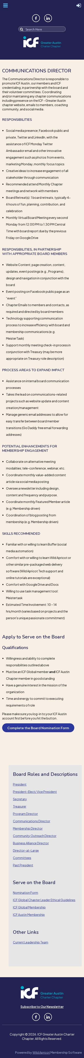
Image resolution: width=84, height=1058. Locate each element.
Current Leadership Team (30, 942)
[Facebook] (36, 18)
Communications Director (31, 821)
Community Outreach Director (34, 836)
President (19, 784)
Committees (22, 858)
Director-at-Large (26, 850)
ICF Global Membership (29, 907)
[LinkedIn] (48, 18)
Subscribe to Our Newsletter (42, 1007)
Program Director (25, 814)
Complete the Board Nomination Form (38, 728)
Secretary (20, 799)
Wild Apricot (41, 1052)
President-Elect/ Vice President (35, 792)
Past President (23, 865)
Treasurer (19, 806)
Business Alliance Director (31, 843)
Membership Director (28, 828)
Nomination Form (25, 892)
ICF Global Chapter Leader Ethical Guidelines (44, 900)
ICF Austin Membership (29, 914)
